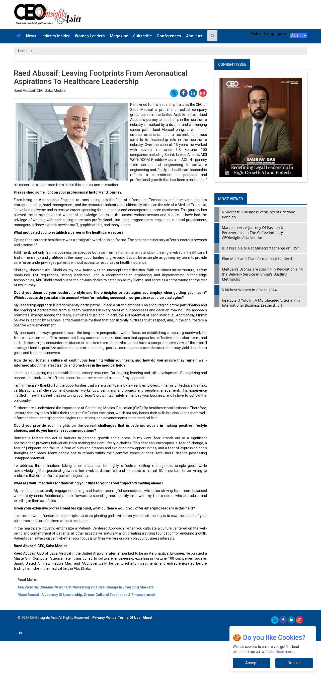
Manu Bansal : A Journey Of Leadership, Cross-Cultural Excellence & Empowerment (86, 595)
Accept (251, 662)
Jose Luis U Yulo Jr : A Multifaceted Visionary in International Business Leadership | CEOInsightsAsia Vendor (261, 305)
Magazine (119, 36)
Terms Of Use (129, 618)
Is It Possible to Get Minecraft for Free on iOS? (260, 248)
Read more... (286, 652)
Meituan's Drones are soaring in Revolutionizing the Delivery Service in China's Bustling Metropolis (262, 274)
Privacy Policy (104, 618)
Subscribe (142, 36)
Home (23, 51)
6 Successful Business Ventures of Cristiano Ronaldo (258, 214)
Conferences (169, 36)
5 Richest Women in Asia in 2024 (249, 289)
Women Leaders (90, 36)
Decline (294, 662)
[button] (19, 36)
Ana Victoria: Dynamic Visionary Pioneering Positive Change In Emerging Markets (86, 587)
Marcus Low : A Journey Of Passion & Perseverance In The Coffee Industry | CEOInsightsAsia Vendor (254, 232)
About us (194, 36)
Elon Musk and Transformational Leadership (259, 258)
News (31, 36)
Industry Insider (55, 36)
